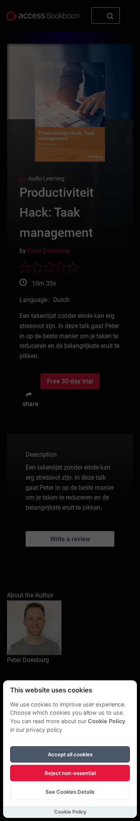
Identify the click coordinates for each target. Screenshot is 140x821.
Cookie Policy (106, 721)
